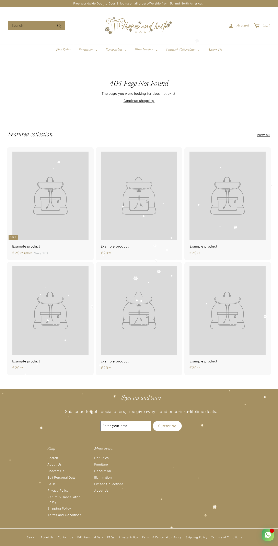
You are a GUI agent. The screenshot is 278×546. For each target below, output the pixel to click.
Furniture (86, 50)
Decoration (114, 50)
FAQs (51, 484)
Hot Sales (63, 50)
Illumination (145, 50)
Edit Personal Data (61, 477)
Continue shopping (139, 101)
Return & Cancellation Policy (64, 499)
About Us (215, 50)
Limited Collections (181, 50)
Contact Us (56, 471)
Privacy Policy (58, 490)
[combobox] (36, 25)
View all (263, 135)
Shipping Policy (59, 508)
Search (52, 458)
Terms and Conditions (64, 515)
